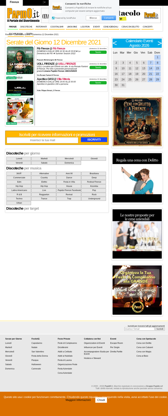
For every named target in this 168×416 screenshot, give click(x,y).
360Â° (19, 173)
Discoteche (26, 27)
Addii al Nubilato (65, 356)
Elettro (44, 182)
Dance (69, 177)
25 (129, 79)
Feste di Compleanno (67, 343)
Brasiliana (94, 173)
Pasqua (35, 360)
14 (150, 68)
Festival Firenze (94, 182)
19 (136, 74)
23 (116, 79)
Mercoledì (9, 351)
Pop (94, 190)
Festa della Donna (40, 356)
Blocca (93, 17)
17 (123, 74)
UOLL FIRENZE (67, 63)
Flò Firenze (59, 48)
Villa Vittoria (63, 79)
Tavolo (98, 52)
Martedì (8, 347)
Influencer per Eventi (93, 347)
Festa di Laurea (65, 360)
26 (136, 79)
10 (123, 68)
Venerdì (8, 360)
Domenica (69, 163)
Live (44, 190)
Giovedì (8, 356)
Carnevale (36, 369)
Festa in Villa (69, 182)
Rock (94, 194)
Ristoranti (41, 27)
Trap (69, 198)
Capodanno (37, 343)
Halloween (36, 364)
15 (157, 68)
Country (44, 177)
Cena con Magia (143, 351)
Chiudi (101, 400)
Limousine (72, 27)
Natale (34, 347)
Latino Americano (19, 190)
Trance (44, 198)
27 (143, 79)
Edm (19, 182)
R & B (19, 194)
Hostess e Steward (92, 358)
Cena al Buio (142, 356)
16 (116, 74)
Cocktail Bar (56, 27)
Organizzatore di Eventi (94, 343)
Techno (19, 198)
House (69, 186)
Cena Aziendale (65, 373)
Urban (19, 203)
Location (85, 27)
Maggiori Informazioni (78, 400)
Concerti (147, 27)
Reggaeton (44, 194)
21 (150, 74)
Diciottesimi (63, 347)
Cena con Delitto (130, 27)
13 (143, 68)
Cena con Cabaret (144, 347)
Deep (94, 177)
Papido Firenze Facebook (69, 190)
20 (143, 74)
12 (136, 68)
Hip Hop (19, 186)
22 (157, 74)
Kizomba (94, 186)
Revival (69, 194)
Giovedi (94, 158)
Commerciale (19, 177)
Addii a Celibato (65, 351)
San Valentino (38, 351)
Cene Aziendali (110, 27)
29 (157, 79)
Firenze (13, 27)
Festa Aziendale (65, 369)
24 (123, 79)
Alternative (44, 173)
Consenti (109, 17)
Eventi (96, 27)
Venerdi (19, 163)
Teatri (29, 34)
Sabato (44, 163)
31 (123, 85)
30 (116, 85)
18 (129, 74)
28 (150, 79)
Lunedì (8, 343)
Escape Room (15, 34)
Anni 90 (69, 173)
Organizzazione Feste (67, 364)
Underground (94, 198)
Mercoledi (69, 158)
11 (130, 68)
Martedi (44, 158)
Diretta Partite (116, 351)
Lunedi (19, 158)
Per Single (115, 347)
